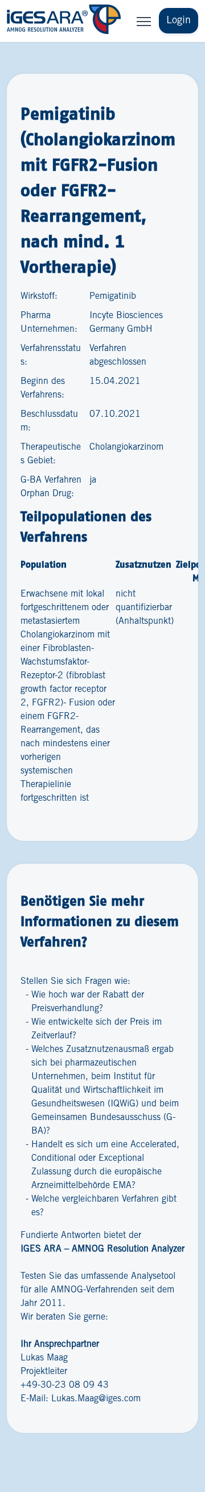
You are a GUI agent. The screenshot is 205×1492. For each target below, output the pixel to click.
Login (178, 20)
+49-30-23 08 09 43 (64, 1385)
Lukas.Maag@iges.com (96, 1398)
